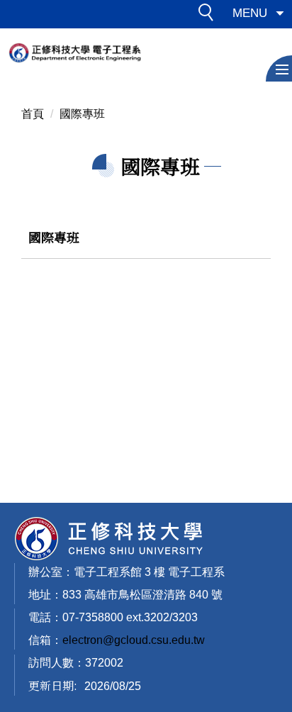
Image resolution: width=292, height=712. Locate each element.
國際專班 (82, 114)
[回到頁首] (109, 539)
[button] (209, 15)
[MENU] (279, 68)
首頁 (32, 114)
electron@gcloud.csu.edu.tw (133, 640)
